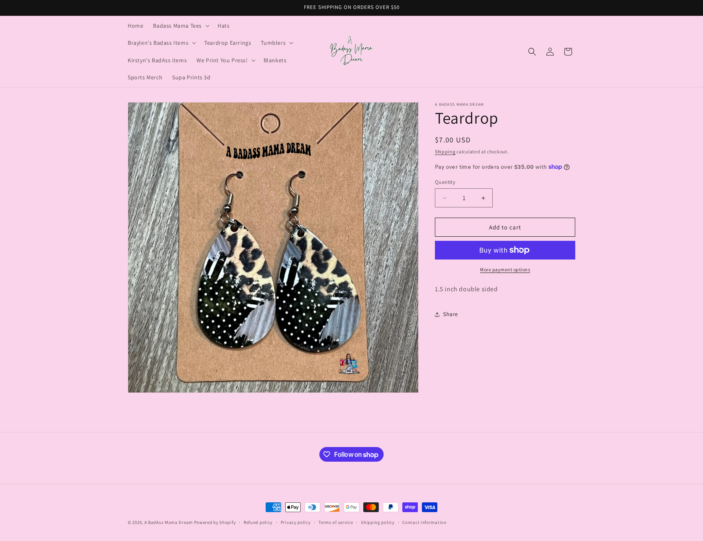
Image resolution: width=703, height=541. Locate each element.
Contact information (424, 522)
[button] (180, 25)
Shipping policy (378, 522)
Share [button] (450, 314)
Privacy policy (296, 522)
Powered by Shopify (215, 522)
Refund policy (258, 522)
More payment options (505, 269)
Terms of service (336, 522)
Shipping (445, 151)
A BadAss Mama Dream (168, 522)
